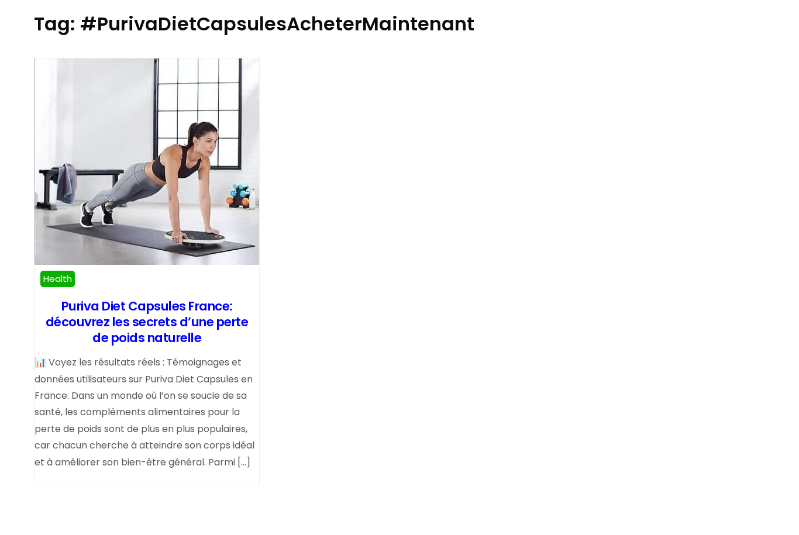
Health (57, 278)
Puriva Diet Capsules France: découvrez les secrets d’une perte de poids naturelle (147, 322)
